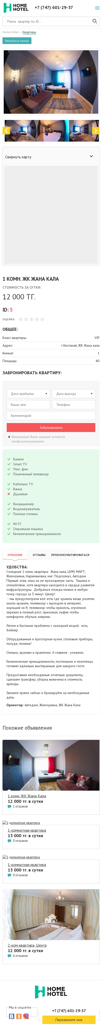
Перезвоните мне (68, 1020)
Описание (15, 555)
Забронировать (51, 427)
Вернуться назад (17, 41)
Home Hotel (10, 32)
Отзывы (39, 555)
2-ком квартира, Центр (27, 945)
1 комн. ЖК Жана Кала (27, 795)
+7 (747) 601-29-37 (54, 7)
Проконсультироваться (63, 555)
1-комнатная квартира (27, 830)
